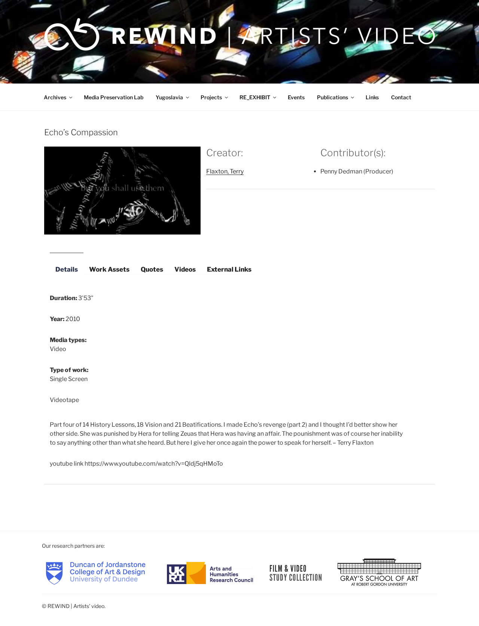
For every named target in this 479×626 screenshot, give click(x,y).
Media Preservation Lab (113, 97)
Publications (332, 97)
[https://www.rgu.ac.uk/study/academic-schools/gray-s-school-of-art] (379, 572)
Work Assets (109, 269)
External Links (229, 269)
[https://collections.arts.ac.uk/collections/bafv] (296, 572)
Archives (55, 97)
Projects (211, 97)
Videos (185, 269)
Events (296, 97)
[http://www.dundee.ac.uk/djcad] (95, 572)
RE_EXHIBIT (255, 97)
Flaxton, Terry (225, 171)
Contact (401, 97)
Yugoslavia (169, 97)
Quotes (152, 269)
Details (66, 269)
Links (372, 97)
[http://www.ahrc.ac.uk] (210, 572)
